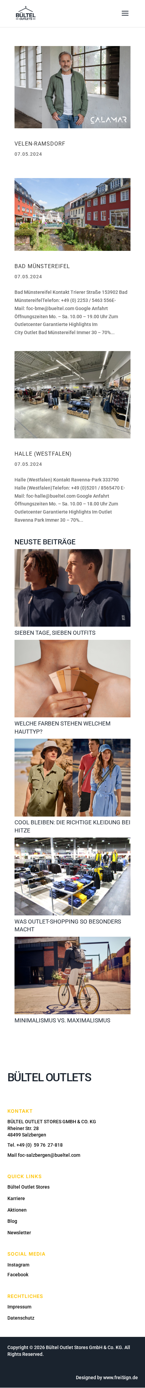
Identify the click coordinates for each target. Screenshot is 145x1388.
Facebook (17, 1274)
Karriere (16, 1198)
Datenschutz (20, 1318)
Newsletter (19, 1232)
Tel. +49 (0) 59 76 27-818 (35, 1145)
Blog (12, 1221)
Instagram (18, 1264)
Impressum (19, 1306)
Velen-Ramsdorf (39, 143)
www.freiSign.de (120, 1377)
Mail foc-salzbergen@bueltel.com (43, 1155)
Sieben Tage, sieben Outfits (54, 632)
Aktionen (17, 1210)
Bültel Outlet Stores (28, 1187)
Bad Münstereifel (42, 266)
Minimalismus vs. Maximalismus (62, 1020)
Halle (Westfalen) (43, 454)
